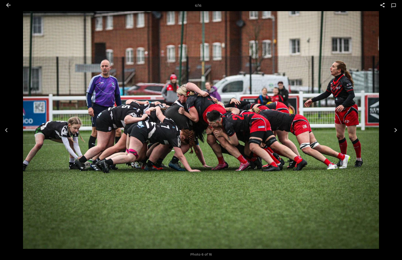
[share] (382, 5)
